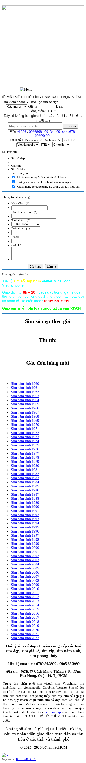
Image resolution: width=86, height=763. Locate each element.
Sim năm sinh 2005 (25, 568)
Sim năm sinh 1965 (25, 404)
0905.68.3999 (26, 759)
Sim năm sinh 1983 (25, 478)
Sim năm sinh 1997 (25, 535)
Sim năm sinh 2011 (25, 593)
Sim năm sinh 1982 (25, 474)
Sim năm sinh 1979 (25, 461)
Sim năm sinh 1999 (25, 544)
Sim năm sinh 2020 (25, 630)
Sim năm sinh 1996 (25, 531)
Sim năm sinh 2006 (25, 572)
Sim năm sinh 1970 (25, 425)
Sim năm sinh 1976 (25, 449)
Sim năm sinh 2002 (25, 556)
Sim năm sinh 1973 (25, 437)
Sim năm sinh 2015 (25, 609)
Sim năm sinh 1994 (25, 523)
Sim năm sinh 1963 (25, 396)
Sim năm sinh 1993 (25, 519)
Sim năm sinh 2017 (25, 617)
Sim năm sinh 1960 (25, 383)
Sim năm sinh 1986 (25, 490)
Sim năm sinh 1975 (25, 445)
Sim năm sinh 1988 (25, 498)
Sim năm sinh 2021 (25, 634)
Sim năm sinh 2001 (25, 552)
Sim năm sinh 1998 (25, 539)
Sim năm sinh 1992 (25, 515)
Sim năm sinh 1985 (25, 486)
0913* (49, 132)
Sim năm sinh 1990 (25, 507)
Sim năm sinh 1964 (25, 400)
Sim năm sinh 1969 (25, 420)
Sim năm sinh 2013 (25, 601)
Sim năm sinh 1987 (25, 494)
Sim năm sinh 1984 (25, 482)
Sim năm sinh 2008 (25, 580)
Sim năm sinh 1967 (25, 412)
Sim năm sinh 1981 (25, 470)
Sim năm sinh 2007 (25, 576)
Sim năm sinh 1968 (25, 416)
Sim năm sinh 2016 (25, 613)
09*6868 (36, 132)
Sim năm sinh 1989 (25, 502)
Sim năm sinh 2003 (25, 560)
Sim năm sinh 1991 (25, 511)
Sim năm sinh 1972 (25, 433)
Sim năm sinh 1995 (25, 527)
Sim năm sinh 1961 (25, 388)
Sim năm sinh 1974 (25, 441)
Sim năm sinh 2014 (25, 605)
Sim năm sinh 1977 (25, 453)
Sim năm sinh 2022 (25, 638)
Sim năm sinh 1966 (25, 408)
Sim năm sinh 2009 (25, 585)
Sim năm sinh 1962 (25, 392)
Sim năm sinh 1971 (25, 429)
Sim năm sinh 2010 (25, 589)
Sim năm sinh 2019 (25, 626)
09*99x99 (42, 136)
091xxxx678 (66, 132)
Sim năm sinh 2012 (25, 597)
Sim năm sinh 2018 (25, 621)
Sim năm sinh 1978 (25, 457)
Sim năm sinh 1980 (25, 466)
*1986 (22, 132)
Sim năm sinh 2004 (25, 564)
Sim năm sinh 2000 (25, 548)
